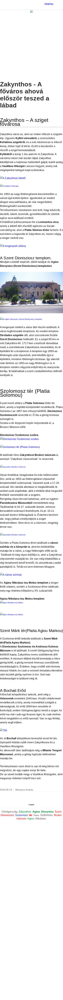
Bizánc (58, 815)
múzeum (21, 818)
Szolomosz (22, 815)
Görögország (10, 811)
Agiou (31, 818)
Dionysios (47, 811)
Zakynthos (25, 811)
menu (49, 4)
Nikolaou (41, 818)
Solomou (46, 815)
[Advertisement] (31, 45)
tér (31, 815)
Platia (36, 815)
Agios (36, 811)
